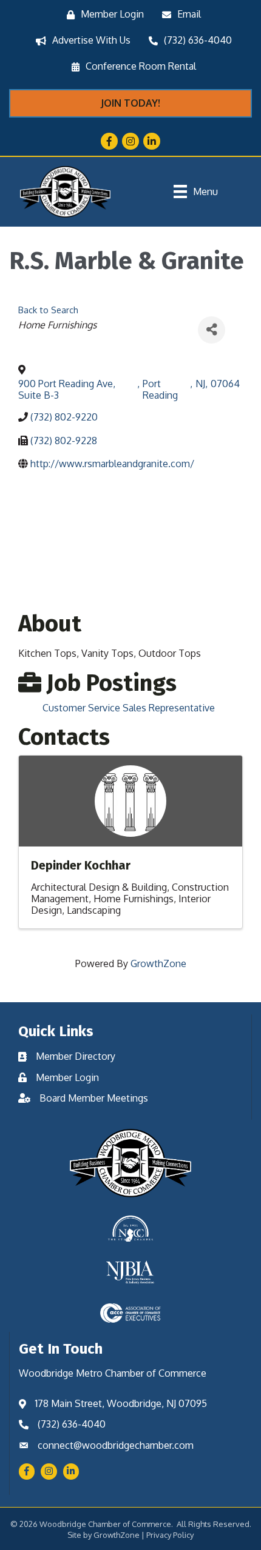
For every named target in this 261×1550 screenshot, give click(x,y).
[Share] (211, 330)
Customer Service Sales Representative (128, 708)
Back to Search (48, 309)
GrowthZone (158, 963)
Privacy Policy (170, 1535)
